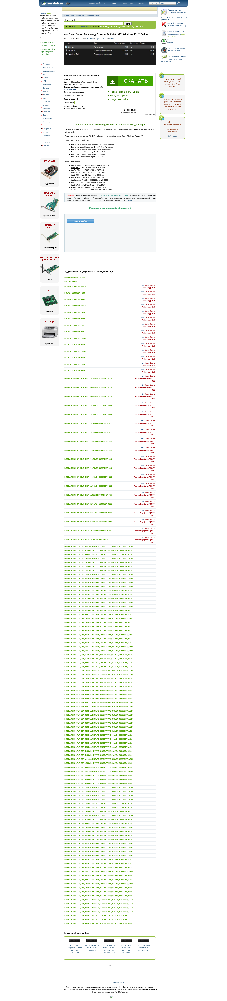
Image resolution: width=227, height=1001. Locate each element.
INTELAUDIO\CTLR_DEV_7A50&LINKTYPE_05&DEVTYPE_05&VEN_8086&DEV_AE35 (98, 775)
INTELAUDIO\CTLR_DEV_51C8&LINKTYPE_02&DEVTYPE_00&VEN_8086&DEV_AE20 (98, 687)
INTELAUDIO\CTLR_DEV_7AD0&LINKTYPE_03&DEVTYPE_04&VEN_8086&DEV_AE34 (98, 827)
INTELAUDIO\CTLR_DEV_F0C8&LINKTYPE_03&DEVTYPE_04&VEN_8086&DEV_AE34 (98, 823)
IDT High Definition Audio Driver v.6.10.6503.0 (143, 947)
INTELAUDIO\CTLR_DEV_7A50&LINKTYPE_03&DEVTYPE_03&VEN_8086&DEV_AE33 (98, 622)
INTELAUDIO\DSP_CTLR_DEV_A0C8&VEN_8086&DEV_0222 (88, 531)
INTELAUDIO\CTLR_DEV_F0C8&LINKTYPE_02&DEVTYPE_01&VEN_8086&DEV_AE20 (98, 667)
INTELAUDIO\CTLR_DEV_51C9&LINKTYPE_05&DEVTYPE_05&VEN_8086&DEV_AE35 (98, 783)
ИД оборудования (82, 26)
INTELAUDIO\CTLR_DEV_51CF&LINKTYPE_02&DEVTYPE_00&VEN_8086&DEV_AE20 (98, 743)
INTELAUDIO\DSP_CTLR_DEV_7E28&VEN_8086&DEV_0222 (88, 504)
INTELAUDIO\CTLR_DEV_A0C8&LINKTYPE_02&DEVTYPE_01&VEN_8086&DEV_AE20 (98, 651)
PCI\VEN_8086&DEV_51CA (75, 332)
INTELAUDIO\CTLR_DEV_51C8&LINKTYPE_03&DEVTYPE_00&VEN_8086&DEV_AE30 (98, 566)
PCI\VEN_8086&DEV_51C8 (74, 319)
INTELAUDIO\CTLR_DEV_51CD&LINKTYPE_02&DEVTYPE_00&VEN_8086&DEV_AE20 (98, 727)
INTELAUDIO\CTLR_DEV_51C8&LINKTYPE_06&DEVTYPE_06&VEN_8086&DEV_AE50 (98, 892)
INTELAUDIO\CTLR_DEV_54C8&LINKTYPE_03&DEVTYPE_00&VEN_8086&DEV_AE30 (98, 598)
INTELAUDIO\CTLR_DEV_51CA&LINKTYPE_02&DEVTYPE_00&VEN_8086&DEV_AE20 (98, 703)
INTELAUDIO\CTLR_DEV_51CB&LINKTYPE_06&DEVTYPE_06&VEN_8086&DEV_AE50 (98, 904)
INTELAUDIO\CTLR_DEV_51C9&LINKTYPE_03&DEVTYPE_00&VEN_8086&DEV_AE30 (98, 570)
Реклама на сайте (117, 982)
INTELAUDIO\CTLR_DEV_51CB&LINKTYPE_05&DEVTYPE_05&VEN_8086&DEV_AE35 (98, 791)
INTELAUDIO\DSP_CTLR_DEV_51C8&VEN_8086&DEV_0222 (88, 405)
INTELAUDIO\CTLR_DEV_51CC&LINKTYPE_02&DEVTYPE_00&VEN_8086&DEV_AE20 (98, 719)
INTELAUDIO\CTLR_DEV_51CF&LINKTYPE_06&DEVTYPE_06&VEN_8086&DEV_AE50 (98, 920)
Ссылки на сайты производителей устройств (48, 51)
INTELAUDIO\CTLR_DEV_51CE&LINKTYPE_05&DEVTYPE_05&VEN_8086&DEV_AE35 (98, 803)
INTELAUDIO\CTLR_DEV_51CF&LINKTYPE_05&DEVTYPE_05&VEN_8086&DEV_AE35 (98, 807)
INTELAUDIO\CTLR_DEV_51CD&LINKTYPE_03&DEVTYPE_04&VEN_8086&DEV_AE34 (98, 855)
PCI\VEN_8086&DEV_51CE (74, 358)
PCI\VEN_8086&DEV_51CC (75, 345)
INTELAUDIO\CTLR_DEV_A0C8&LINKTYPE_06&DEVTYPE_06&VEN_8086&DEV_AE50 (98, 871)
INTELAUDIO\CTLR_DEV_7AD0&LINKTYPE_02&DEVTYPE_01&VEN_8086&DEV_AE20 (98, 675)
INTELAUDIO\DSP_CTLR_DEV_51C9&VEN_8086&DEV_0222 (88, 414)
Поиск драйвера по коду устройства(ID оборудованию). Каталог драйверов (56, 5)
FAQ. (130, 200)
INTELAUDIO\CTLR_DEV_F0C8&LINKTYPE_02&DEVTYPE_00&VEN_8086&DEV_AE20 (98, 663)
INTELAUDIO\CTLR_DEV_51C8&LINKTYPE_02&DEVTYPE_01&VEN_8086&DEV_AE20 (98, 691)
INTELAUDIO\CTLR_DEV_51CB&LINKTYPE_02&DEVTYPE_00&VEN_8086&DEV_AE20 (98, 711)
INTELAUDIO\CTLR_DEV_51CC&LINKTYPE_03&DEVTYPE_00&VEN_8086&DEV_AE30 (98, 582)
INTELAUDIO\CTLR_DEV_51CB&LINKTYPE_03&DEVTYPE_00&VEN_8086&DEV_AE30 (98, 578)
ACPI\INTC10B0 (70, 281)
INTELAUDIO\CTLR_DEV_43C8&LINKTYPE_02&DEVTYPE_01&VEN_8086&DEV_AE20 (98, 659)
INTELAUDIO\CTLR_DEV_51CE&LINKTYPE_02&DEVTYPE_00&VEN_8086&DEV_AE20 (98, 735)
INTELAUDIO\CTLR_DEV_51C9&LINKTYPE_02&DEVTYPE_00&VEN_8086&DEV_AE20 (98, 695)
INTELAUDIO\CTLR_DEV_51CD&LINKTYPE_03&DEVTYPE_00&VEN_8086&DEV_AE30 (98, 586)
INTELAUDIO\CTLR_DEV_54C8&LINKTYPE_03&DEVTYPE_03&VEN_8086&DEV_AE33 (98, 639)
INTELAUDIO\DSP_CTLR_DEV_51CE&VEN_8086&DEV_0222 (88, 459)
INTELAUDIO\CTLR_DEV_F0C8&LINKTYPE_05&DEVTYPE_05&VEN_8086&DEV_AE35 (98, 767)
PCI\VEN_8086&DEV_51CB (75, 338)
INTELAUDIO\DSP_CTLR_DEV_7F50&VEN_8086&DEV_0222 (88, 513)
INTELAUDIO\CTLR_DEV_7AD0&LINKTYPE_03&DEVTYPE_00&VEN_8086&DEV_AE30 (98, 558)
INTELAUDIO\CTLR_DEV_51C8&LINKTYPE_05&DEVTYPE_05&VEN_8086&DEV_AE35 (98, 779)
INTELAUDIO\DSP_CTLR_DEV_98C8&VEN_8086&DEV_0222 (88, 522)
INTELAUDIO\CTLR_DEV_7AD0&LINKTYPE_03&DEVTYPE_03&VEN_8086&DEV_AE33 (98, 618)
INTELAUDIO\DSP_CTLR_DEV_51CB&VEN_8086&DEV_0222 (88, 432)
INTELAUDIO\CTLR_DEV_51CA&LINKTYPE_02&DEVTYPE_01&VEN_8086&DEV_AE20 (98, 707)
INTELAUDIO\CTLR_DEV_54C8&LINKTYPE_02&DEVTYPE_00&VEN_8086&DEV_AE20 (98, 751)
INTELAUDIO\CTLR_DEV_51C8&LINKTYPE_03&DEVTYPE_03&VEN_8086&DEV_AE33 (98, 626)
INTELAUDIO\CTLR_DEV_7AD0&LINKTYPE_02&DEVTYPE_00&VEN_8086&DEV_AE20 (98, 671)
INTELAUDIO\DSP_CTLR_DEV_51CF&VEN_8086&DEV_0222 (88, 468)
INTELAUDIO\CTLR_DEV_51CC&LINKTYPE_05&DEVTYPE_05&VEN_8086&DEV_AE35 (98, 795)
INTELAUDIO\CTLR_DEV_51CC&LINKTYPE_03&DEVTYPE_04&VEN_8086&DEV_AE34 (98, 851)
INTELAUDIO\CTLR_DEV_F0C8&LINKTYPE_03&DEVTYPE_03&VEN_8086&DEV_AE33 (98, 614)
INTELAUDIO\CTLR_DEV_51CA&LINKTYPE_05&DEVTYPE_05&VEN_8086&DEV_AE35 (98, 787)
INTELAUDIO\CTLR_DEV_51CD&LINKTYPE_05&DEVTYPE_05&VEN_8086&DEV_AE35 (98, 799)
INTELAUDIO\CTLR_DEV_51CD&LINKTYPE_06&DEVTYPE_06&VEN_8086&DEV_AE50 (98, 912)
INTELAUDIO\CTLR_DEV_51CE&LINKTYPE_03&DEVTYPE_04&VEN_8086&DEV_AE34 (98, 859)
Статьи (125, 3)
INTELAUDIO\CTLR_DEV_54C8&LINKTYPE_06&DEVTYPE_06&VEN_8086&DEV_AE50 (98, 924)
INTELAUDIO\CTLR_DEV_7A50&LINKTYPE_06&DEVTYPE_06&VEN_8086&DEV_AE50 (98, 888)
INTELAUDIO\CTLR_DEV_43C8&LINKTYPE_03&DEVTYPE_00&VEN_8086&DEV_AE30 (98, 550)
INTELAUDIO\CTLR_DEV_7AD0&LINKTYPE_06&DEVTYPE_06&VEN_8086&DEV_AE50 (98, 884)
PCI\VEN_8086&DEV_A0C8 (75, 286)
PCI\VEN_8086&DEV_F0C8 (74, 299)
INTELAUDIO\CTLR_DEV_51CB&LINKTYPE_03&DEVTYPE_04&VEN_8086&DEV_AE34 (98, 847)
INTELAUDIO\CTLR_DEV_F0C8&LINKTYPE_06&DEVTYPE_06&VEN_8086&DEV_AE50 (98, 880)
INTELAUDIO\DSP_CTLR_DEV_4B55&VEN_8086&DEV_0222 (88, 387)
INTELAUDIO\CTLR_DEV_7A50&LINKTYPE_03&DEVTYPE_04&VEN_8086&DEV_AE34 (98, 831)
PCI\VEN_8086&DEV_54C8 (74, 371)
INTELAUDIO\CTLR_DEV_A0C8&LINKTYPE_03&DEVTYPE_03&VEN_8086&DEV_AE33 (98, 606)
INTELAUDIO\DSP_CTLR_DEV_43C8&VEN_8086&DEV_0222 (88, 378)
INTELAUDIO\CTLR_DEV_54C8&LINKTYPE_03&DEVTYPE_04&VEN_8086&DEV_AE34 (98, 867)
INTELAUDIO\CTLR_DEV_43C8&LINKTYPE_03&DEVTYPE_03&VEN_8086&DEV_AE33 (98, 610)
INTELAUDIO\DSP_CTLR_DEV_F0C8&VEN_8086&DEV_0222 (88, 540)
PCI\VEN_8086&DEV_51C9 (74, 325)
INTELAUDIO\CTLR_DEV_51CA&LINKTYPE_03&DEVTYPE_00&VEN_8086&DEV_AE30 (98, 574)
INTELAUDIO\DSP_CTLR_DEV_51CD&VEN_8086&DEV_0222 (88, 450)
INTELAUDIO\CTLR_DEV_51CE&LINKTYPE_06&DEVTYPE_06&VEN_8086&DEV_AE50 (98, 916)
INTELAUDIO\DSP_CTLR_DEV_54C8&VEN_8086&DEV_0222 (88, 477)
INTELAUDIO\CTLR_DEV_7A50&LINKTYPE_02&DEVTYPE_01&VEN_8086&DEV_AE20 (98, 683)
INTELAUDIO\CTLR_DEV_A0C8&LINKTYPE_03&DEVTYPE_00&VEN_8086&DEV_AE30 (98, 546)
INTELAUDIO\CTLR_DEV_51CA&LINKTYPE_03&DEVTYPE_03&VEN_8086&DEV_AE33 (98, 602)
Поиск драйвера (137, 3)
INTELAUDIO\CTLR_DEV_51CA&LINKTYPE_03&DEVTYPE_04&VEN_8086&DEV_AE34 (98, 843)
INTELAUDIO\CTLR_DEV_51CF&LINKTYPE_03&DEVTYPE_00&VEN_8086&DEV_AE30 (98, 594)
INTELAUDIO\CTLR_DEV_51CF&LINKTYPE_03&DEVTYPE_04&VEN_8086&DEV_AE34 (98, 863)
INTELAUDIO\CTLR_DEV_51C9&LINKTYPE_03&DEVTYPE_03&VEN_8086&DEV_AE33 (98, 630)
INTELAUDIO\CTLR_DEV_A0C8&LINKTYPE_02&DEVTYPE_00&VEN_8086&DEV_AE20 (98, 647)
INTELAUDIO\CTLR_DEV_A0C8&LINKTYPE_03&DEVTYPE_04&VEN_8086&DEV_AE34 (98, 815)
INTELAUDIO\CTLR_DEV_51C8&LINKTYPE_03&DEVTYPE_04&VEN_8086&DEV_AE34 (98, 835)
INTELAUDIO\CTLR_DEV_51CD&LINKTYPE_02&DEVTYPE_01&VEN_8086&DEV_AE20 (98, 731)
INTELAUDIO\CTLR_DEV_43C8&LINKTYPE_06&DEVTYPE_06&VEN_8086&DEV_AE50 (98, 875)
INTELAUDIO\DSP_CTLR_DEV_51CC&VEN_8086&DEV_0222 (88, 441)
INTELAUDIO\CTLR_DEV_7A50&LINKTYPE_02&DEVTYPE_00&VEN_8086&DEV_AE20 (98, 679)
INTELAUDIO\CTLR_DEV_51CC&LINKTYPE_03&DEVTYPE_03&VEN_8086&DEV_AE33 (98, 635)
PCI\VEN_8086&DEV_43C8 (74, 293)
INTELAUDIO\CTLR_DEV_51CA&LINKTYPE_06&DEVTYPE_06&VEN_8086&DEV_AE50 (98, 900)
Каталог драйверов (97, 3)
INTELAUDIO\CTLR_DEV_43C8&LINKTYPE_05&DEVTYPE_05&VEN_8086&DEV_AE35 (98, 763)
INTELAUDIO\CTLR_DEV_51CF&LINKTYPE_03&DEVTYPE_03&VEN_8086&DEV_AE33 (98, 643)
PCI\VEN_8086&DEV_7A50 (74, 312)
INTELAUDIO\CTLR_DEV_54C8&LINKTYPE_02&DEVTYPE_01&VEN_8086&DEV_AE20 (98, 755)
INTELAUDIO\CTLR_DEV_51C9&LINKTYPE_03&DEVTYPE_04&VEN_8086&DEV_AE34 (98, 839)
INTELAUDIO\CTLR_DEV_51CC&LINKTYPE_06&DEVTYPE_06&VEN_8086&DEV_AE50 (98, 908)
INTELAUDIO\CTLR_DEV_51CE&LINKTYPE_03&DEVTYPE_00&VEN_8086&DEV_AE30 (98, 590)
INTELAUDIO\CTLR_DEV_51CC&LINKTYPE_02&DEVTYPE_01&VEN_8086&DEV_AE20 (98, 723)
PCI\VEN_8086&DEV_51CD (75, 351)
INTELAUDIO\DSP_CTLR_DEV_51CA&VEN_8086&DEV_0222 (88, 423)
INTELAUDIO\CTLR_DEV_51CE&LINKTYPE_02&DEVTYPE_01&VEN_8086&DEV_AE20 (98, 739)
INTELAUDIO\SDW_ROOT (74, 277)
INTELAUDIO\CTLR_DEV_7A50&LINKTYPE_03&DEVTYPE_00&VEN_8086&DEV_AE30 (98, 562)
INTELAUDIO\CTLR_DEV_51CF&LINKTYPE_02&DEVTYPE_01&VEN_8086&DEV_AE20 (98, 747)
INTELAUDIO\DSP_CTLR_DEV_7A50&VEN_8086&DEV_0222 (88, 486)
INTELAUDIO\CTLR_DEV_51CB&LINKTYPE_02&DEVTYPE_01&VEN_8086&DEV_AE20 (98, 715)
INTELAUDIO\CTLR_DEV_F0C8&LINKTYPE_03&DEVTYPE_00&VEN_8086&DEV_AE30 (98, 554)
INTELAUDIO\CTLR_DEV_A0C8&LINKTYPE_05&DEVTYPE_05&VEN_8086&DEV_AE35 (98, 759)
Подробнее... (173, 136)
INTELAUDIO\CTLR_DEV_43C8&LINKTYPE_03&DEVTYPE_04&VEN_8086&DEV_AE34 (98, 819)
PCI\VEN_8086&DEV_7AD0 (75, 306)
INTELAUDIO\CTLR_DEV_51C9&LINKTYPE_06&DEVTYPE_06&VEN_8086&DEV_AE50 (98, 896)
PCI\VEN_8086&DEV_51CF (74, 364)
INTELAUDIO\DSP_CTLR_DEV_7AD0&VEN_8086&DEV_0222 (88, 495)
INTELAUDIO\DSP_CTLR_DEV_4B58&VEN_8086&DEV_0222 (88, 396)
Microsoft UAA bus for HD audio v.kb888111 (92, 947)
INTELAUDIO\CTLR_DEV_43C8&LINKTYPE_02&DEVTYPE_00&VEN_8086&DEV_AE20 (98, 655)
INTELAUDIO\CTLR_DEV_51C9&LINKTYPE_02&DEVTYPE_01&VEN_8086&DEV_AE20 (98, 699)
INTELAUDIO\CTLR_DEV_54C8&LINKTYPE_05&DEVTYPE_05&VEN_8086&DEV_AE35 (98, 811)
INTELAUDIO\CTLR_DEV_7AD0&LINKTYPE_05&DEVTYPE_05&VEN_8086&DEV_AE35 (98, 771)
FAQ (114, 3)
